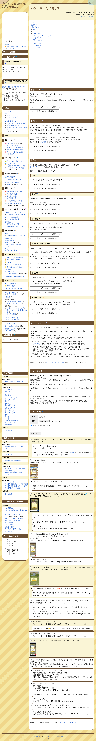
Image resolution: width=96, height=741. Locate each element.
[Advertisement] (62, 65)
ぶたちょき (9, 527)
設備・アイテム (10, 238)
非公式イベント (10, 323)
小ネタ (9, 262)
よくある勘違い (12, 196)
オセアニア (37, 38)
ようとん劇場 (11, 314)
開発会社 (8, 297)
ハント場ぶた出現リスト (47, 8)
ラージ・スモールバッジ (14, 212)
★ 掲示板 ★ (10, 121)
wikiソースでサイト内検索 (13, 288)
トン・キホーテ (10, 407)
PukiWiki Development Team (39, 739)
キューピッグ (9, 411)
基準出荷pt (8, 222)
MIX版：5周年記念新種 (15, 149)
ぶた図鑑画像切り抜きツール (14, 226)
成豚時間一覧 (11, 198)
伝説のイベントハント (14, 164)
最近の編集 (10, 46)
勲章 (6, 248)
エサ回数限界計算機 (14, 219)
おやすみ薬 (10, 240)
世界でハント (36, 27)
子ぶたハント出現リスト (15, 161)
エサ (6, 234)
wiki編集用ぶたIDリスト (13, 420)
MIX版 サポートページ (14, 301)
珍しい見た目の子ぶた (14, 145)
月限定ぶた (11, 154)
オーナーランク (35, 167)
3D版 (8, 184)
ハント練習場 (36, 45)
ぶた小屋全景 (9, 270)
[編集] (42, 89)
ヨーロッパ (37, 33)
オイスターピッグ (11, 482)
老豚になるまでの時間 (14, 260)
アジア (35, 31)
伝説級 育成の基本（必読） (16, 166)
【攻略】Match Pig (11, 318)
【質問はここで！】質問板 (16, 124)
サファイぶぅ (9, 389)
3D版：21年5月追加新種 (15, 147)
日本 (35, 29)
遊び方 (7, 113)
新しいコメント (21, 46)
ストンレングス (10, 413)
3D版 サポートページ (14, 303)
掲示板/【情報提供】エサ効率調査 (14, 87)
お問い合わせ (59, 736)
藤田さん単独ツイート (14, 294)
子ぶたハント (11, 115)
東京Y (7, 401)
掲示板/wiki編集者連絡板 (13, 460)
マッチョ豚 (8, 454)
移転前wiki (9, 331)
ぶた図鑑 (43, 142)
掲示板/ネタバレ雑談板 (12, 488)
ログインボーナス (11, 250)
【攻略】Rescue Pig (12, 320)
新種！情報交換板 (13, 125)
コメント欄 (35, 47)
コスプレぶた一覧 (11, 273)
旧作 (16, 242)
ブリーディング (12, 117)
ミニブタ (8, 409)
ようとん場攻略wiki (11, 326)
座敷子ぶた (8, 395)
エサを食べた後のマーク (17, 236)
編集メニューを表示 (87, 16)
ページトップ (11, 44)
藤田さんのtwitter (10, 292)
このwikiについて (10, 284)
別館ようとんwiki (10, 329)
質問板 (72, 452)
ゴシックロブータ (11, 397)
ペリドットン (9, 393)
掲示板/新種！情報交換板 (13, 472)
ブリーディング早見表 (14, 191)
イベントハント (37, 43)
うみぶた (9, 522)
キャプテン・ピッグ (12, 520)
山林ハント (35, 25)
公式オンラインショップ (15, 308)
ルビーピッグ (9, 391)
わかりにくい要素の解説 (15, 258)
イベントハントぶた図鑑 (55, 362)
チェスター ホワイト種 (13, 529)
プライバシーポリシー (49, 736)
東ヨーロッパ (38, 40)
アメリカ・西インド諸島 (42, 36)
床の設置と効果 (12, 194)
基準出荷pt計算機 (13, 224)
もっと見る (8, 430)
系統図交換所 (11, 177)
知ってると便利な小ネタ (15, 264)
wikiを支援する (12, 286)
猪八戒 (7, 403)
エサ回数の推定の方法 (14, 203)
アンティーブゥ (10, 474)
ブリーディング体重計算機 (16, 214)
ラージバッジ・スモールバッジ (15, 381)
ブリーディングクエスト (13, 179)
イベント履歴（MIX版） (13, 182)
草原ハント (35, 23)
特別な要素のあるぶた (14, 267)
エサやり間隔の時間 (11, 217)
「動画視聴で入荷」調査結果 (14, 276)
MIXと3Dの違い (10, 271)
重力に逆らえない (11, 405)
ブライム (8, 419)
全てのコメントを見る (68, 722)
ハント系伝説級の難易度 (15, 168)
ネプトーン (8, 415)
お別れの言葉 (9, 242)
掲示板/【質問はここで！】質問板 (16, 486)
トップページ (9, 111)
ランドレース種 (10, 399)
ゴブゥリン (8, 417)
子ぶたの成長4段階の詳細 (15, 201)
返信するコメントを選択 (41, 425)
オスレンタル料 (10, 422)
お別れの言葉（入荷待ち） (14, 244)
